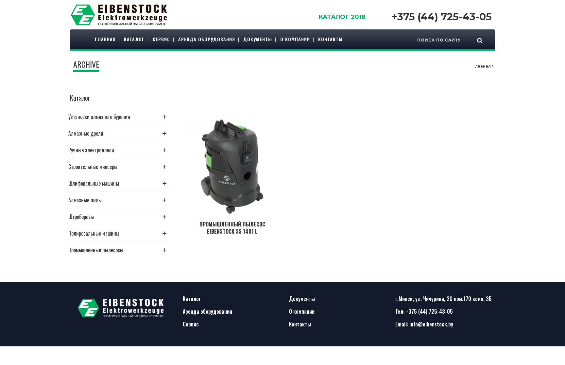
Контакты (300, 324)
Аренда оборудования (207, 311)
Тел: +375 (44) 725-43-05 (424, 311)
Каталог (192, 298)
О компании (302, 311)
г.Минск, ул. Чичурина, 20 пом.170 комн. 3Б (443, 298)
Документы (302, 298)
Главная (482, 66)
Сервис (191, 324)
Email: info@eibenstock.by (424, 324)
